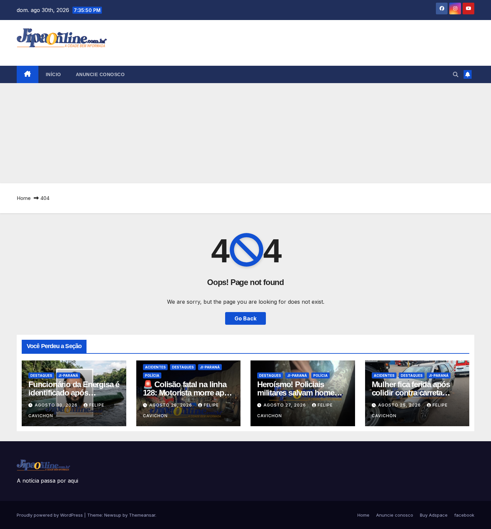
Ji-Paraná (68, 375)
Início (53, 74)
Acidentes (155, 367)
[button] (455, 74)
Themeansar (142, 515)
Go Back (245, 318)
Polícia (152, 375)
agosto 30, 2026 (57, 405)
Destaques (41, 375)
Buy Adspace (434, 515)
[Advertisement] (245, 133)
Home (24, 198)
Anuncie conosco (100, 74)
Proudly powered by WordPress (50, 515)
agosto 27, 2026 (285, 405)
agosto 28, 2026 (171, 405)
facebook (464, 515)
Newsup (112, 515)
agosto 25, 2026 (400, 405)
